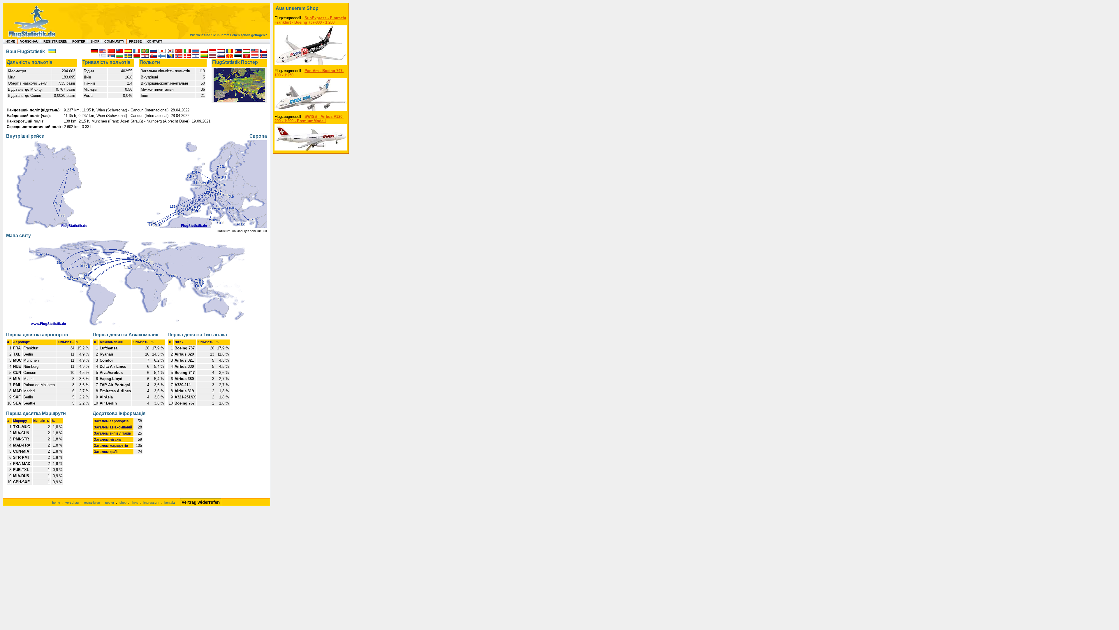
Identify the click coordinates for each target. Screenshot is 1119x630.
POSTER (78, 41)
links (135, 502)
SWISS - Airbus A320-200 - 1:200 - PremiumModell (309, 118)
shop (122, 502)
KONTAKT (154, 41)
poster (109, 502)
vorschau (72, 502)
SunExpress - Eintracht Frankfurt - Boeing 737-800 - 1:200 (310, 20)
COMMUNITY (114, 41)
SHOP (94, 41)
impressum (151, 502)
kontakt (169, 502)
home (56, 502)
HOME (10, 41)
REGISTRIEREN (55, 41)
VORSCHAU (29, 41)
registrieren (92, 502)
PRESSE (135, 41)
